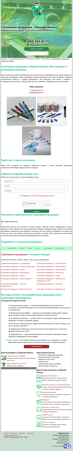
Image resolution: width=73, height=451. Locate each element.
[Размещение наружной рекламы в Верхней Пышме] (39, 396)
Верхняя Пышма (33, 59)
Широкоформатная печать (16, 364)
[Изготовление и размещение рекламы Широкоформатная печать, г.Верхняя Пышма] (3, 366)
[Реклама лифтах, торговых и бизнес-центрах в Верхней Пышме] (39, 382)
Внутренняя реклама (49, 376)
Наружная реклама (49, 392)
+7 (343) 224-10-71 (36, 90)
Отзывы (30, 248)
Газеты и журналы (48, 422)
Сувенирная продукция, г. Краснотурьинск (16, 279)
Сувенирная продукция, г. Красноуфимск (51, 270)
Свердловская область (17, 59)
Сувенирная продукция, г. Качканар (49, 284)
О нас (6, 433)
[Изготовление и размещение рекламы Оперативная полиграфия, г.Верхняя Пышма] (3, 360)
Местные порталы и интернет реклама (56, 385)
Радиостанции (47, 415)
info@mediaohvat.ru (36, 93)
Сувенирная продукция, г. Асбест (13, 276)
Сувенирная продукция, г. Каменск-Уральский (18, 266)
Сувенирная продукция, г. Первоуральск (51, 266)
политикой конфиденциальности (43, 196)
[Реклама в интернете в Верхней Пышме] (39, 388)
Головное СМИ (12, 248)
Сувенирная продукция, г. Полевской (50, 273)
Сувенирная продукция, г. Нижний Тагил (51, 263)
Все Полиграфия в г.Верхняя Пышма (14, 368)
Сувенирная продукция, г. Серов (13, 270)
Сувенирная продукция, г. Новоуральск (15, 273)
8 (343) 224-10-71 (63, 441)
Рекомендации (47, 248)
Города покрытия (60, 248)
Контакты (22, 433)
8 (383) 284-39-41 (63, 437)
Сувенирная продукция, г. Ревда (48, 276)
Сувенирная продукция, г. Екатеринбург (15, 263)
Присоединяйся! (57, 446)
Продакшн (46, 400)
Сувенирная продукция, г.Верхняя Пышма (16, 289)
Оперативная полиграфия (16, 356)
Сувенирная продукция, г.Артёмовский (50, 289)
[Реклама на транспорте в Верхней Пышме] (39, 411)
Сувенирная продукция (14, 254)
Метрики (22, 248)
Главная (4, 59)
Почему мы (13, 433)
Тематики (37, 248)
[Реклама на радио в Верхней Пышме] (39, 419)
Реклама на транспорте (50, 407)
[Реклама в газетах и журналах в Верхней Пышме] (39, 426)
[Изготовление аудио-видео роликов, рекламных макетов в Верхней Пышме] (39, 404)
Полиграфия (45, 59)
